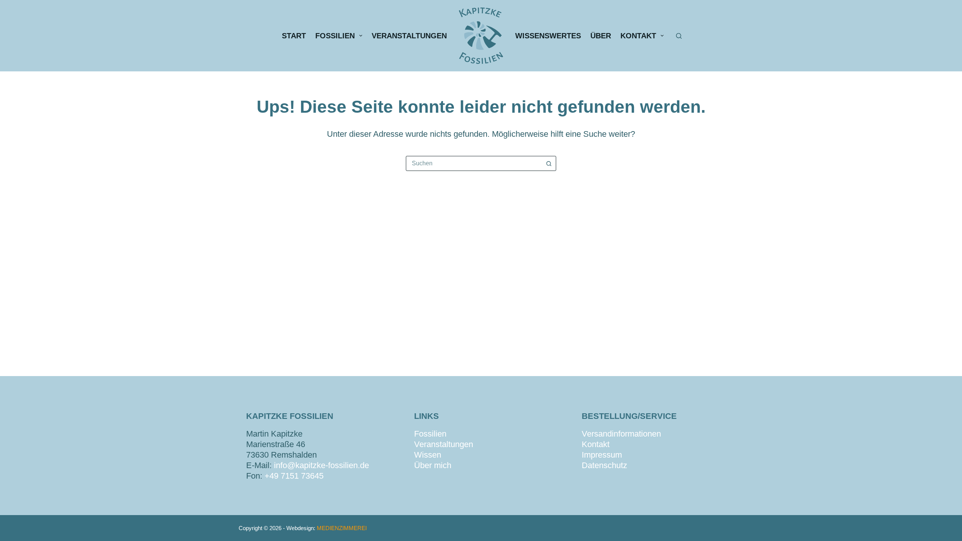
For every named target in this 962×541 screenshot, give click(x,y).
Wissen (427, 454)
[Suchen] (679, 36)
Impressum (602, 454)
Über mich (432, 465)
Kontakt (638, 36)
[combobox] (474, 163)
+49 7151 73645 (294, 476)
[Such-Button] (549, 163)
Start (294, 36)
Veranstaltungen (409, 36)
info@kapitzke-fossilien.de (321, 465)
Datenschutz (604, 465)
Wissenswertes (548, 36)
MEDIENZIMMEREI (342, 528)
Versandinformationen (621, 433)
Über (600, 36)
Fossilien (335, 36)
